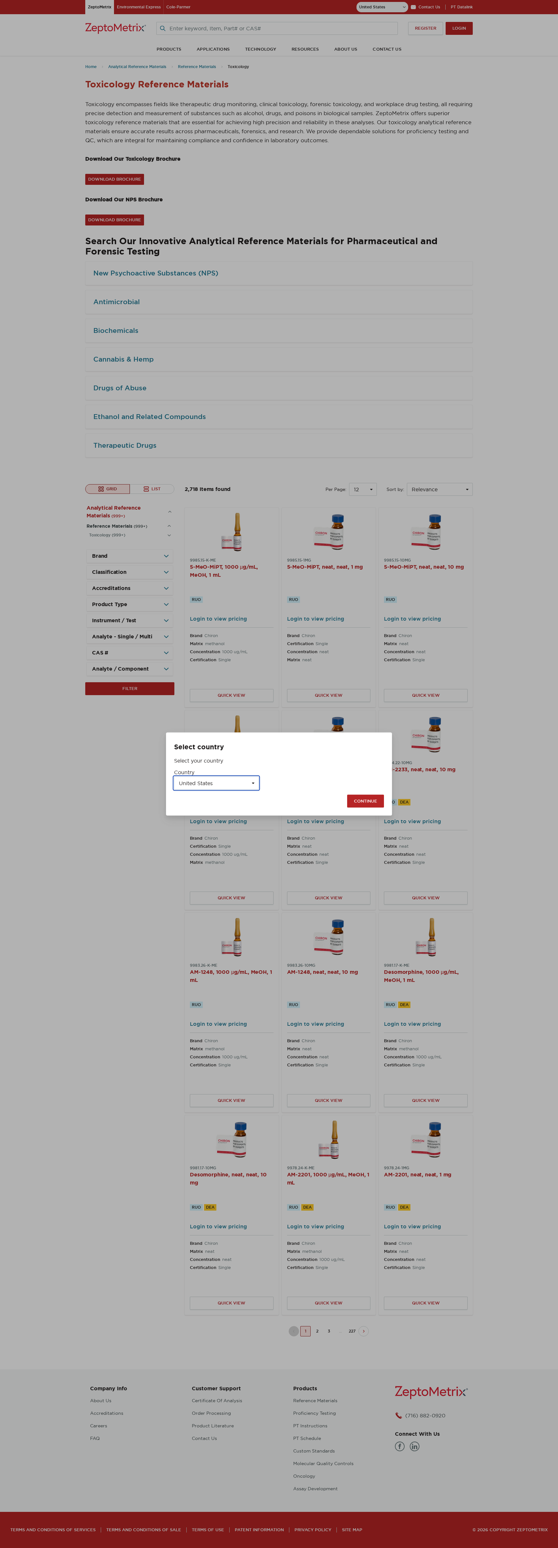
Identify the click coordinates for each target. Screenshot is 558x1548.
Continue (365, 801)
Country (184, 772)
